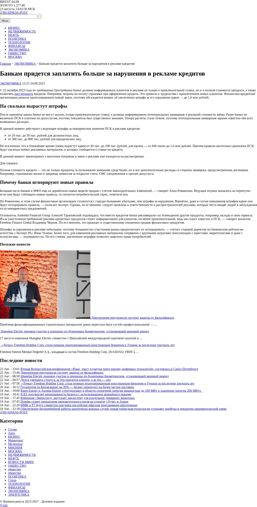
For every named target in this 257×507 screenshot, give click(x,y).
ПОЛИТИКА (17, 38)
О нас (4, 505)
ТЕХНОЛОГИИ (19, 42)
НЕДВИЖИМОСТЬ (22, 31)
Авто (11, 433)
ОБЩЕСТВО (17, 53)
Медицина (15, 444)
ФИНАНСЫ (16, 46)
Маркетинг (15, 440)
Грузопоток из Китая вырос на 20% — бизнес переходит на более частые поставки (77, 387)
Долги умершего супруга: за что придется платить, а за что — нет (65, 380)
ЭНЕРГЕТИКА (18, 494)
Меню (5, 20)
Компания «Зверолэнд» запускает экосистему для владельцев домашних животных (77, 398)
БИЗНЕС (14, 28)
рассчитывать (23, 94)
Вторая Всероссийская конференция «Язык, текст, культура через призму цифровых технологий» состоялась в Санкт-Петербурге (109, 369)
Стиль (12, 480)
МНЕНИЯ (15, 447)
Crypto (12, 429)
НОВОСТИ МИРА (21, 462)
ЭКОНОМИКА (19, 49)
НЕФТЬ (13, 35)
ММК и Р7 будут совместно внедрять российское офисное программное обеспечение (78, 405)
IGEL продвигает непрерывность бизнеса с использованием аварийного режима (75, 394)
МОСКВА (15, 57)
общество (14, 469)
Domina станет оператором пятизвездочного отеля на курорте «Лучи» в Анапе (74, 401)
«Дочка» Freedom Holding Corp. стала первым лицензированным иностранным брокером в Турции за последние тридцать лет (88, 345)
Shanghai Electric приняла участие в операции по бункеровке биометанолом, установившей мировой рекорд (75, 331)
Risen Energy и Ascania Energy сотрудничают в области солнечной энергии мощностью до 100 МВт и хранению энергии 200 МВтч (111, 390)
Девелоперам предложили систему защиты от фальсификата (132, 317)
